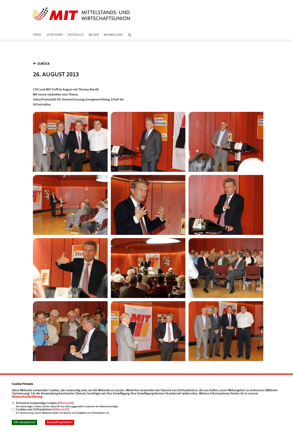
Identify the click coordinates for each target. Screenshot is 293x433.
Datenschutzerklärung (27, 396)
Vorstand (55, 35)
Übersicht (66, 403)
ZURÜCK (43, 64)
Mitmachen (113, 35)
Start (37, 35)
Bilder (94, 35)
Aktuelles (76, 35)
